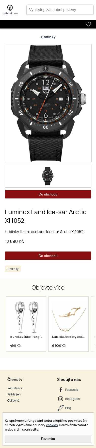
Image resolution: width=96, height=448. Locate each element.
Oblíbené (13, 400)
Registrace (14, 388)
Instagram (72, 399)
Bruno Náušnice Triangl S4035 (29, 337)
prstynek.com (10, 13)
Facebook (71, 390)
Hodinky (48, 36)
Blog (68, 408)
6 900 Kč (58, 345)
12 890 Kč (14, 241)
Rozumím (48, 439)
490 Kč (15, 345)
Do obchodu (48, 194)
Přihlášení (14, 394)
